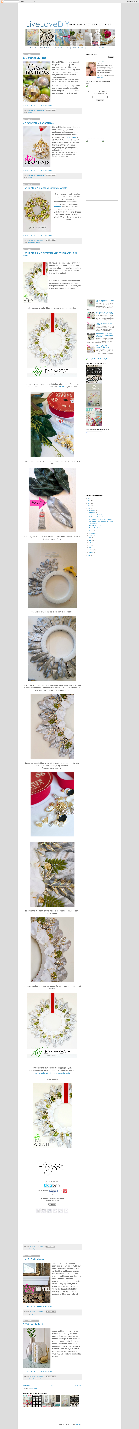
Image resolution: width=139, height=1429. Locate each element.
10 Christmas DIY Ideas (34, 58)
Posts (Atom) (33, 1388)
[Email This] (47, 110)
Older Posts (78, 1385)
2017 (89, 498)
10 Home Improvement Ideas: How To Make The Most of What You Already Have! (104, 335)
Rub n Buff (62, 387)
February (91, 550)
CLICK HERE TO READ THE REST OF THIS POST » (37, 105)
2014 (89, 505)
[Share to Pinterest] (55, 110)
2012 (89, 555)
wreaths (38, 242)
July (90, 538)
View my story (100, 77)
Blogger (78, 1424)
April (90, 545)
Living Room (33, 1314)
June (90, 540)
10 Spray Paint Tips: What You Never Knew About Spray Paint (104, 313)
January (91, 552)
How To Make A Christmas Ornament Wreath (45, 188)
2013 (89, 508)
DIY (28, 1314)
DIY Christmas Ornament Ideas (38, 123)
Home (52, 1385)
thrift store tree (70, 137)
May (90, 542)
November (92, 512)
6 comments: (40, 1246)
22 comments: (40, 1311)
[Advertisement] (53, 1229)
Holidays (30, 112)
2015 (89, 503)
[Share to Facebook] (53, 110)
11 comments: (40, 110)
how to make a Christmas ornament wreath (52, 1073)
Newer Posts (26, 1385)
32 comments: (40, 240)
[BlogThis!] (49, 110)
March (91, 547)
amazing (57, 207)
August (91, 535)
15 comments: (40, 1376)
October (91, 531)
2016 (89, 501)
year (60, 197)
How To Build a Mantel (34, 1259)
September (92, 533)
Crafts (29, 242)
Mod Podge (39, 1378)
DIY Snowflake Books (33, 1324)
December (92, 510)
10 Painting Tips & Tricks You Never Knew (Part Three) (104, 346)
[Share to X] (51, 110)
